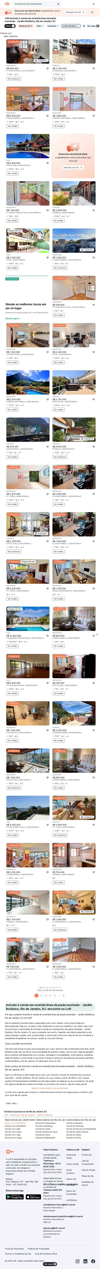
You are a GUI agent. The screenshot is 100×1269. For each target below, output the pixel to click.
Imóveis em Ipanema (74, 1123)
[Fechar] (92, 12)
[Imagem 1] (74, 61)
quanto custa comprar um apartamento (50, 1088)
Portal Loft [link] (86, 1155)
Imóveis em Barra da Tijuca (46, 1132)
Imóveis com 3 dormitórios (15, 1126)
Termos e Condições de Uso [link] (18, 1254)
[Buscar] (58, 4)
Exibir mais (11, 1103)
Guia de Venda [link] (88, 1170)
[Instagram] (78, 1261)
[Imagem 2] (75, 61)
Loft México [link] (71, 1200)
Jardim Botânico (44, 1115)
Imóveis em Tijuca (43, 1135)
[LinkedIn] (85, 1261)
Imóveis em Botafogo (44, 1126)
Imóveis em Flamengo (75, 1126)
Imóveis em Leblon (73, 1135)
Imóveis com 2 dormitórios (15, 1123)
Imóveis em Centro (43, 1129)
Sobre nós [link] (71, 1179)
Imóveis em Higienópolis (45, 1138)
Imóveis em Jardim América (77, 1132)
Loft (6, 1115)
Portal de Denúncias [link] (14, 1249)
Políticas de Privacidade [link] (38, 1249)
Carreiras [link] (70, 1185)
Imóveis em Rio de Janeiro (22, 1115)
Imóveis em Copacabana (45, 1123)
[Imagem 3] (77, 61)
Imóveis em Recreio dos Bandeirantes (81, 1129)
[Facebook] (93, 1261)
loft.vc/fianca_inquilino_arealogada (60, 1184)
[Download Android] (15, 1197)
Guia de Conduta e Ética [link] (46, 1254)
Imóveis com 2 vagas (13, 1138)
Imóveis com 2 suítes (13, 1132)
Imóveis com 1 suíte (12, 1129)
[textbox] (36, 4)
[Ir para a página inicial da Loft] (8, 3)
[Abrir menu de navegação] (93, 3)
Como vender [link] (72, 1164)
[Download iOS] (33, 1197)
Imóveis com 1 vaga (12, 1135)
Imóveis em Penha (73, 1138)
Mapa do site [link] (88, 1176)
